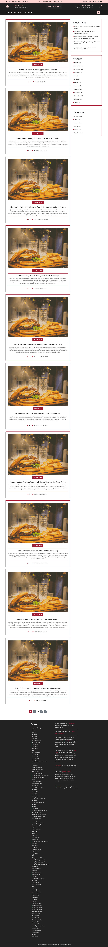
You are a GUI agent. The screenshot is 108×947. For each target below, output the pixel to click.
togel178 (34, 732)
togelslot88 (35, 808)
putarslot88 (35, 852)
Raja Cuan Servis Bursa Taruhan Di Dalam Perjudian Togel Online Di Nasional (37, 207)
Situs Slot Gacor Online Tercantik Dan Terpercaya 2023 (38, 551)
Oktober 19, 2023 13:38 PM (40, 494)
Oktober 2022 (78, 99)
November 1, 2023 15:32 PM (40, 425)
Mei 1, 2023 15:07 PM (41, 700)
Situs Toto (34, 831)
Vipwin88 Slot (35, 792)
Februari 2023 (78, 86)
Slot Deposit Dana (37, 784)
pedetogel (35, 765)
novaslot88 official (37, 905)
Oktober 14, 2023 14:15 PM (40, 631)
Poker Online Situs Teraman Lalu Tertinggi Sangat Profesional (38, 688)
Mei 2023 (76, 76)
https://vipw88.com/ (38, 802)
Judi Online (28, 12)
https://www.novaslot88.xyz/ (40, 841)
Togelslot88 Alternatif (38, 878)
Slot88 (33, 779)
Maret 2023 (77, 82)
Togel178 (34, 794)
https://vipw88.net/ (37, 773)
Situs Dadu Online (67, 741)
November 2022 (78, 96)
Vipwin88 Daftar (36, 781)
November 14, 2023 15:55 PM (41, 288)
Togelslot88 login (37, 728)
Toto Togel (35, 889)
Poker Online (78, 123)
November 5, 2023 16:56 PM (41, 357)
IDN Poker (34, 835)
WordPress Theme (65, 944)
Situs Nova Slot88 (37, 920)
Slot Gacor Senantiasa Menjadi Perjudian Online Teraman (38, 619)
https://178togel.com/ (38, 860)
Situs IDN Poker (36, 742)
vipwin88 (34, 734)
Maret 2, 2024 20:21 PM (40, 82)
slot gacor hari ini (37, 858)
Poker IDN (34, 870)
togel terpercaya (37, 827)
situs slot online (36, 872)
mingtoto (34, 899)
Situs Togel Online (37, 812)
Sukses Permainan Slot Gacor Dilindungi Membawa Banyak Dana (38, 345)
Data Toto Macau (37, 767)
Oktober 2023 (78, 73)
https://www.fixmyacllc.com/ (40, 775)
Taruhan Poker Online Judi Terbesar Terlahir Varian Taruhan (38, 138)
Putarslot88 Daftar (37, 907)
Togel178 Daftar (36, 829)
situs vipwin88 (36, 914)
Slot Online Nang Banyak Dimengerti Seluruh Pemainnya (38, 276)
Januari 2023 (78, 89)
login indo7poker (36, 868)
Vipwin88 (34, 730)
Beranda (9, 12)
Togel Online (77, 129)
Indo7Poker (35, 744)
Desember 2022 (78, 92)
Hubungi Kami (18, 12)
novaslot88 (35, 847)
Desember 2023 (78, 66)
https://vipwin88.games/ (39, 798)
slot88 (33, 751)
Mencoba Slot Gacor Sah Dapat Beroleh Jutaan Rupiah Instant (37, 413)
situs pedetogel (36, 825)
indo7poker (35, 748)
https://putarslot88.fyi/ (38, 926)
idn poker (34, 736)
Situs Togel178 (36, 796)
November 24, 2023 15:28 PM (40, 219)
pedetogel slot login (37, 823)
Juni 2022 (77, 102)
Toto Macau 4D (36, 893)
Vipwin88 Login (36, 891)
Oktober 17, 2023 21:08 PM (40, 563)
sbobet (34, 934)
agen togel (35, 839)
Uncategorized (78, 133)
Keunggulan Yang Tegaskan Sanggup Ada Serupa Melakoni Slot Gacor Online (38, 482)
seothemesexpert (54, 944)
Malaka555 (35, 786)
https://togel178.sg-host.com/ (40, 864)
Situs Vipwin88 (36, 916)
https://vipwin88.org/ (38, 777)
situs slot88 (35, 936)
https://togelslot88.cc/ (38, 788)
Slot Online (77, 126)
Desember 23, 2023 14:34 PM (40, 150)
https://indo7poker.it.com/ (39, 761)
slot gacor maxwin (37, 911)
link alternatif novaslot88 (39, 814)
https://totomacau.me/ (39, 817)
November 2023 (78, 69)
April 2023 (77, 79)
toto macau (35, 837)
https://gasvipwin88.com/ (39, 810)
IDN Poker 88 (35, 883)
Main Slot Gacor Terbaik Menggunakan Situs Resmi (38, 70)
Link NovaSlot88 (36, 930)
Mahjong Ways (36, 753)
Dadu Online (35, 763)
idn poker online (36, 740)
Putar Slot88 (35, 755)
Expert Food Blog (42, 944)
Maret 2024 (77, 63)
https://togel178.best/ (38, 862)
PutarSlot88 (35, 757)
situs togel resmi (36, 819)
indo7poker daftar (37, 874)
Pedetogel (35, 897)
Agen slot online (36, 850)
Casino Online (78, 116)
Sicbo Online (35, 771)
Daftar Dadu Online (37, 769)
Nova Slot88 (35, 918)
